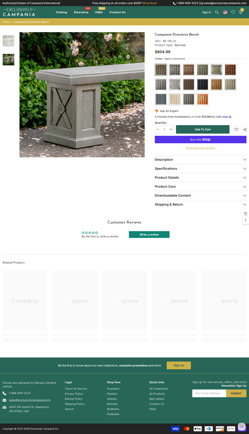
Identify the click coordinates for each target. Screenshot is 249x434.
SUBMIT (236, 393)
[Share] (243, 129)
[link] (25, 334)
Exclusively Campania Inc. (44, 428)
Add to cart (203, 129)
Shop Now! (150, 3)
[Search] (217, 12)
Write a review (149, 234)
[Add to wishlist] (236, 129)
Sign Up (179, 365)
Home (6, 22)
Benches (180, 45)
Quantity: (161, 122)
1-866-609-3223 (187, 3)
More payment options (200, 148)
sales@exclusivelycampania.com (225, 3)
